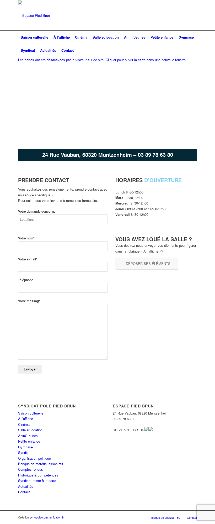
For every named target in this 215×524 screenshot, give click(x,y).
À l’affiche (25, 418)
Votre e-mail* (27, 259)
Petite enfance (29, 441)
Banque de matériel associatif (40, 463)
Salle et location (30, 429)
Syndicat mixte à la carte (37, 480)
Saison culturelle (30, 413)
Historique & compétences (38, 475)
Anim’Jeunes (28, 435)
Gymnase (25, 446)
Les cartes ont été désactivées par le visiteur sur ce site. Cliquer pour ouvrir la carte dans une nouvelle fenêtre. (102, 59)
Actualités (25, 486)
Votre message (29, 301)
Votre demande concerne (37, 211)
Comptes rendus (30, 469)
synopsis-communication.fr (47, 517)
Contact (24, 491)
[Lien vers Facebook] (185, 15)
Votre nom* (26, 238)
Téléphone (25, 280)
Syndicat (24, 452)
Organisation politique (34, 458)
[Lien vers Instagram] (193, 15)
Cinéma (24, 424)
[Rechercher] (194, 50)
